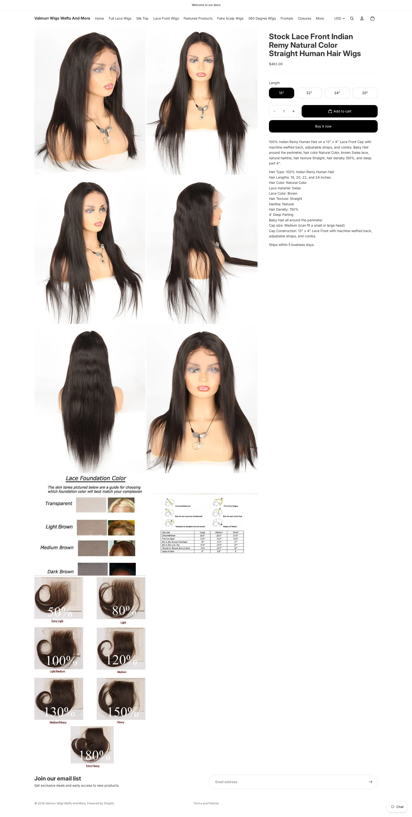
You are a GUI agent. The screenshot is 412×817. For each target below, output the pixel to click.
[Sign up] (371, 782)
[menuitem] (320, 18)
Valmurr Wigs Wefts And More (65, 803)
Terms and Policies (206, 803)
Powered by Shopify (100, 803)
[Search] (352, 18)
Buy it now (323, 126)
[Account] (362, 18)
